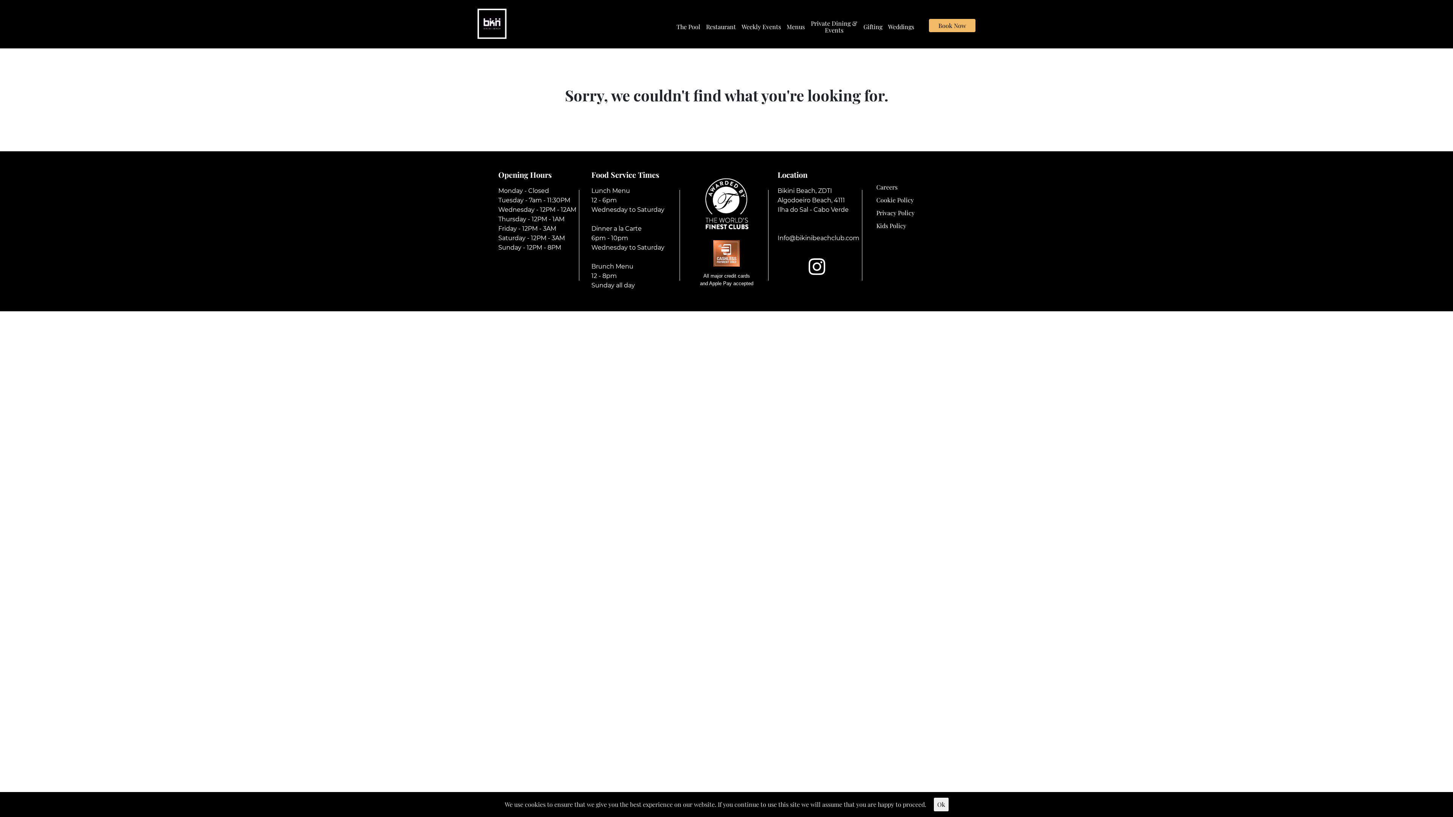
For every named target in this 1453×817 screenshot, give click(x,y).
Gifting (872, 26)
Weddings (901, 26)
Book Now (952, 26)
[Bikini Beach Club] (492, 23)
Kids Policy (891, 226)
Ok (941, 804)
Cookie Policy (895, 200)
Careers (887, 187)
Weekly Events (761, 26)
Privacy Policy (895, 213)
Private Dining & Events (834, 27)
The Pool (688, 26)
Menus (796, 26)
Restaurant (721, 26)
